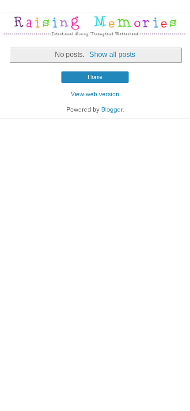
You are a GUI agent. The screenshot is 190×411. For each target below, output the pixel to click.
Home (95, 77)
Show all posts (112, 54)
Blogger (111, 109)
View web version (95, 93)
